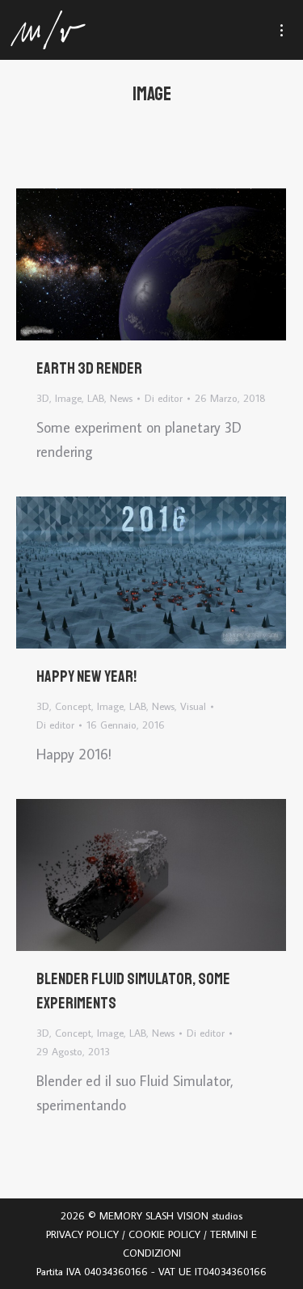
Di (164, 397)
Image (68, 397)
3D (42, 397)
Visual (193, 705)
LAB (95, 397)
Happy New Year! (86, 676)
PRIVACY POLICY (82, 1234)
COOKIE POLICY (164, 1234)
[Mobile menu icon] (289, 30)
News (121, 397)
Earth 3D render (89, 368)
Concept (73, 705)
